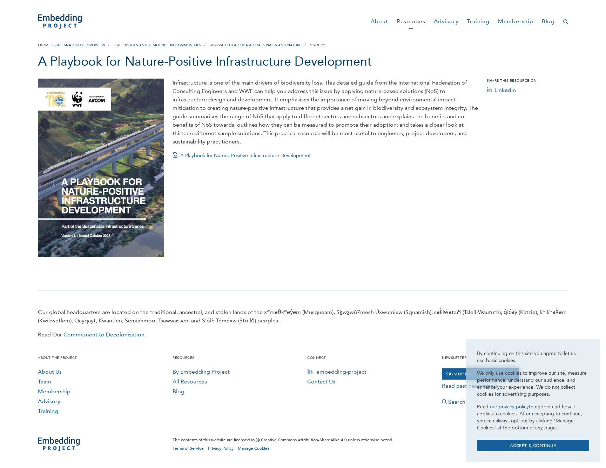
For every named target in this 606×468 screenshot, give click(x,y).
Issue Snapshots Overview (78, 45)
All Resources (190, 381)
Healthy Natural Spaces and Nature (265, 45)
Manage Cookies (253, 448)
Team (44, 381)
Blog (178, 391)
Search (456, 402)
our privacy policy (509, 407)
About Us (50, 371)
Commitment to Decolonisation (103, 334)
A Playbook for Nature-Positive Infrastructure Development (245, 156)
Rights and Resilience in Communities (163, 45)
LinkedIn (505, 90)
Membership (54, 391)
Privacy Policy (221, 448)
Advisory (49, 401)
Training (48, 411)
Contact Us (321, 381)
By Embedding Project (201, 371)
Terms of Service (188, 448)
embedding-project (341, 371)
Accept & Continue (533, 445)
